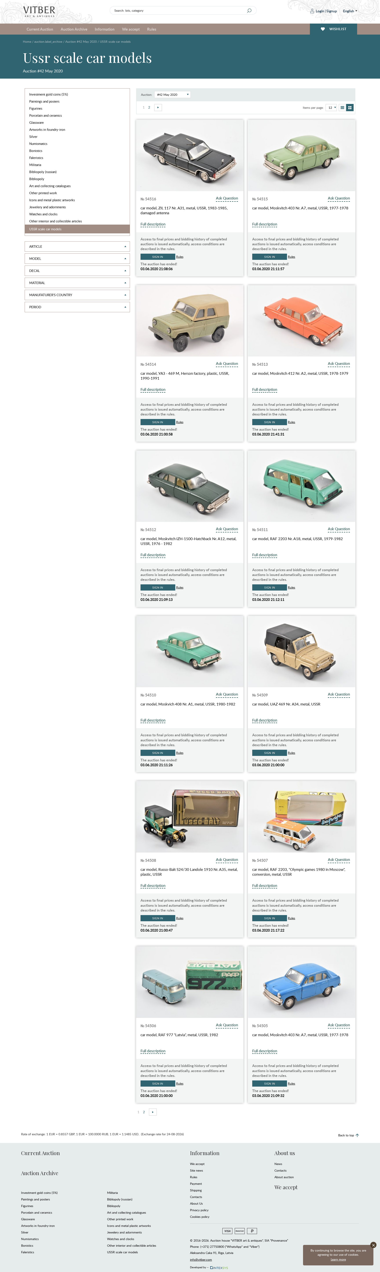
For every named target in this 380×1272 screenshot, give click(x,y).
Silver (33, 136)
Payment (196, 1184)
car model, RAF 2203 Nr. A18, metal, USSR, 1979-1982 (297, 538)
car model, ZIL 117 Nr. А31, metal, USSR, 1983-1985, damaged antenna (184, 210)
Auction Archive (39, 1172)
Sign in (157, 256)
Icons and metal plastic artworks (52, 200)
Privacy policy (199, 1210)
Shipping (196, 1190)
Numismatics (38, 143)
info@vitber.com (201, 1259)
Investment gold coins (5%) (48, 94)
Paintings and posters (44, 101)
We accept (197, 1164)
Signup (331, 10)
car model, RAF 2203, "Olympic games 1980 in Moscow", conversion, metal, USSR (298, 872)
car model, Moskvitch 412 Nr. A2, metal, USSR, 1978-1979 (300, 373)
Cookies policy (199, 1217)
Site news (196, 1170)
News (278, 1164)
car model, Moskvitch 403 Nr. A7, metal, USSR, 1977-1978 (300, 208)
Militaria (35, 164)
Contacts (196, 1197)
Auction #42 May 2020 (81, 41)
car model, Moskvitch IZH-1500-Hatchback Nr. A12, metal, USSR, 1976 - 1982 (188, 541)
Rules (151, 29)
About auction (284, 1177)
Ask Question (227, 198)
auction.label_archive (48, 41)
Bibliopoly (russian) (43, 172)
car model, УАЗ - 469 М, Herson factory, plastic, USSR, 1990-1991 (185, 376)
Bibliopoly (36, 179)
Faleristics (36, 157)
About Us (196, 1203)
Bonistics (35, 150)
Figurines (35, 108)
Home (27, 41)
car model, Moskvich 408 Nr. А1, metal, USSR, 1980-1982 (188, 704)
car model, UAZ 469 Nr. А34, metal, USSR (286, 704)
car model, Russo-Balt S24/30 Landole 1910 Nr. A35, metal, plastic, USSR (189, 872)
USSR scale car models (45, 229)
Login (320, 10)
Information (204, 1152)
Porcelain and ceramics (45, 115)
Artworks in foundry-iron (47, 129)
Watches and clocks (43, 214)
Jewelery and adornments (47, 207)
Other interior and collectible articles (55, 221)
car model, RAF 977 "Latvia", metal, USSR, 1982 (179, 1034)
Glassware (36, 122)
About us (284, 1152)
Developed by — (199, 1266)
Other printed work (43, 193)
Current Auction (40, 1152)
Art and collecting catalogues (50, 186)
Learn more (338, 1259)
